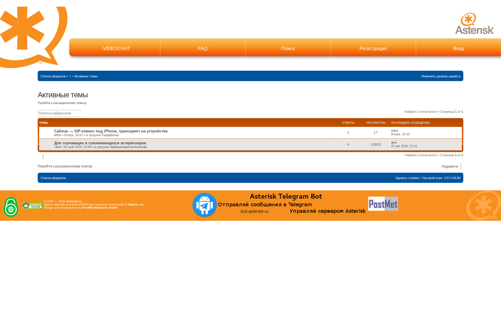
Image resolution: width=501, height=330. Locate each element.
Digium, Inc (136, 204)
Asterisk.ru (74, 201)
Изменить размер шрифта (441, 76)
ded (57, 147)
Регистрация (373, 48)
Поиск (288, 48)
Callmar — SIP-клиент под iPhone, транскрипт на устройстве (111, 131)
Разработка (110, 135)
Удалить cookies (407, 178)
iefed (57, 135)
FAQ (202, 48)
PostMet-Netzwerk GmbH (99, 207)
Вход (458, 48)
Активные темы (86, 76)
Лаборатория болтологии (128, 147)
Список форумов (53, 76)
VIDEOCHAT (116, 48)
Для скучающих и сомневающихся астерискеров (100, 143)
